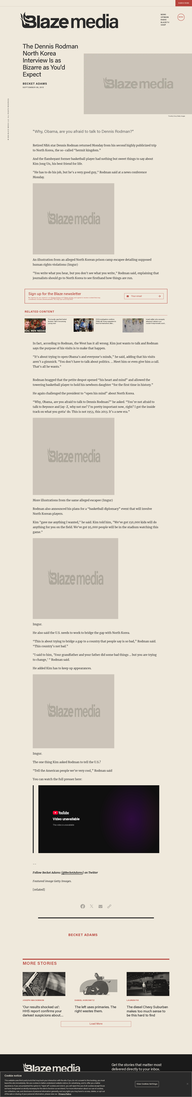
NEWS (163, 15)
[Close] (187, 1084)
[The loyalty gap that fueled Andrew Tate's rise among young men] (35, 325)
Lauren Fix (133, 1000)
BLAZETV (165, 22)
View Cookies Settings (147, 1084)
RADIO (164, 20)
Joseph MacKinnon (33, 1000)
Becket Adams (35, 84)
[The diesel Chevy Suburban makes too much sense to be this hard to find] (148, 984)
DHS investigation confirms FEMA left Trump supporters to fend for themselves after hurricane (106, 321)
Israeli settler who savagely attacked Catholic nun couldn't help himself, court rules (155, 321)
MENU (181, 17)
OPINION (165, 17)
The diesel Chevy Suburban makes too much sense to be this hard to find (147, 1011)
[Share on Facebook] (82, 906)
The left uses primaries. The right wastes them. (95, 1009)
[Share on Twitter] (91, 906)
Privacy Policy (56, 298)
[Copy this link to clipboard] (109, 906)
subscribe (183, 3)
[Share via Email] (100, 906)
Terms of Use (68, 298)
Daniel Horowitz (84, 1000)
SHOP (163, 25)
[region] (96, 1084)
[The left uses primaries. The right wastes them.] (96, 984)
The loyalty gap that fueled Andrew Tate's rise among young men (57, 321)
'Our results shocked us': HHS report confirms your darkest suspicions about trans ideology (42, 1012)
